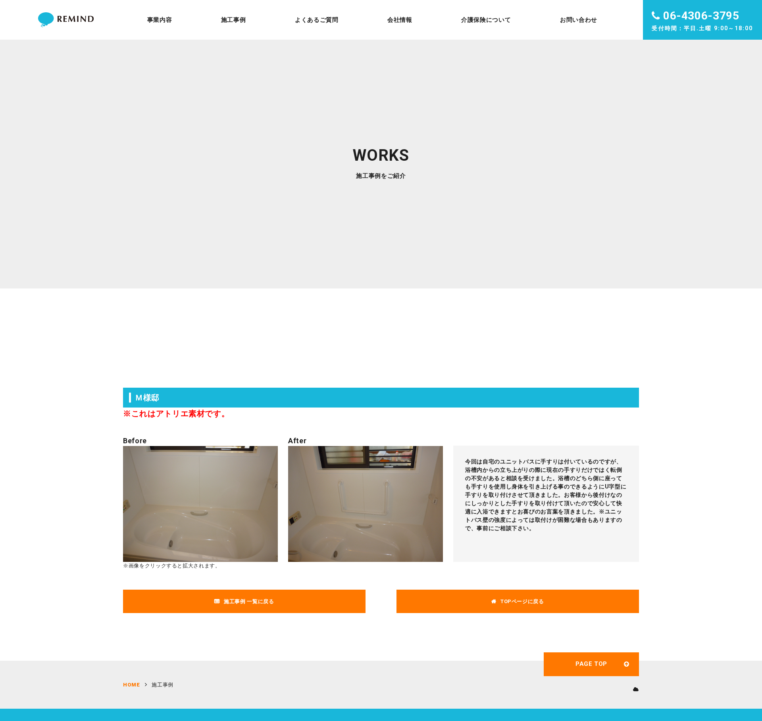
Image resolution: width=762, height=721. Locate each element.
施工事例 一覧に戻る (249, 601)
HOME (131, 685)
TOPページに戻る (522, 601)
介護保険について (486, 19)
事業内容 (159, 19)
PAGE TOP (591, 663)
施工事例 (233, 19)
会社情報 (399, 19)
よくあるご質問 (317, 19)
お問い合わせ (578, 19)
